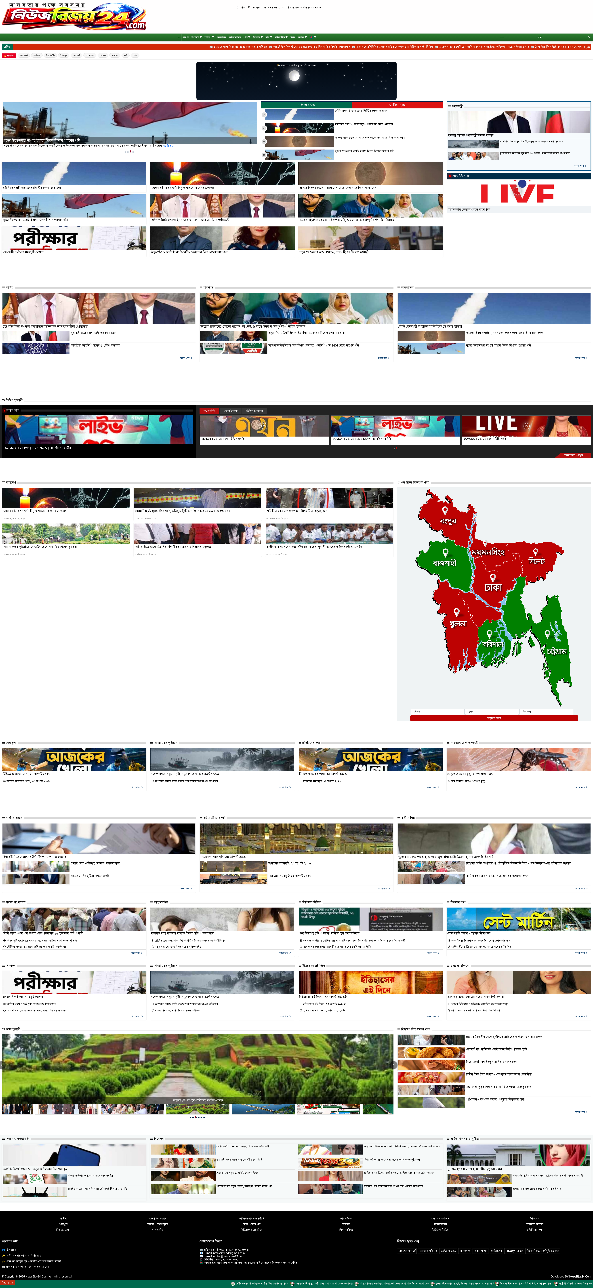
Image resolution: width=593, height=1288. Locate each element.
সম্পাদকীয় (157, 1230)
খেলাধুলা (10, 743)
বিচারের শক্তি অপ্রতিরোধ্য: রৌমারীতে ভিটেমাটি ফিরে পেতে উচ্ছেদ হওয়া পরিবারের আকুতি (518, 863)
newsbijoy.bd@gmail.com (229, 1253)
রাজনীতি (208, 287)
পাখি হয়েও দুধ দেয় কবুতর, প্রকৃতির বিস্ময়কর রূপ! (495, 1099)
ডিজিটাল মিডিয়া (311, 902)
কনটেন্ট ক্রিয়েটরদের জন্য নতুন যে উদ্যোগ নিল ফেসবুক (35, 1169)
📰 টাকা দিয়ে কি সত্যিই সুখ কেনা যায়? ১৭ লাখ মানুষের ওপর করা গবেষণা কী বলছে (397, 47)
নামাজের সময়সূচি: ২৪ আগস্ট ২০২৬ (321, 781)
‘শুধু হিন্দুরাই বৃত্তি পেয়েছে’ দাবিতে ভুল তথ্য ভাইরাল (329, 933)
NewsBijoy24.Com (580, 1276)
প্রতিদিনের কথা (310, 743)
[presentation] (393, 1065)
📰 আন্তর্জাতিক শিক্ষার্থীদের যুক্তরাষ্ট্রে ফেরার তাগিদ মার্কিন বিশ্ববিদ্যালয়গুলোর (131, 47)
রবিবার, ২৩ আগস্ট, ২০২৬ (146, 554)
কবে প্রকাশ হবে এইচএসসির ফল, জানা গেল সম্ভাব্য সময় (36, 1010)
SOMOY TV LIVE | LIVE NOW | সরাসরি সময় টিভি (38, 448)
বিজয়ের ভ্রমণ (458, 902)
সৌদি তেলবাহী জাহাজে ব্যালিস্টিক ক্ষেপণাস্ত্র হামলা (361, 110)
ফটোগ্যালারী (12, 1029)
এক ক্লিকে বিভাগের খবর (414, 482)
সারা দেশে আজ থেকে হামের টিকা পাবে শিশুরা (475, 1010)
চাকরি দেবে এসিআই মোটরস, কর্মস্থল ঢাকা (95, 863)
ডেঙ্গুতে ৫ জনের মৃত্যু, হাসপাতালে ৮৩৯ (470, 774)
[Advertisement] (252, 272)
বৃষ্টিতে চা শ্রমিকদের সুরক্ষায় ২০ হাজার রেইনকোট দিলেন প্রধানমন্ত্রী (535, 153)
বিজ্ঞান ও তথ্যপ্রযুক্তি (17, 1139)
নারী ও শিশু (407, 818)
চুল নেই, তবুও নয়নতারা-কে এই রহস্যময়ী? (239, 1159)
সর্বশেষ (186, 37)
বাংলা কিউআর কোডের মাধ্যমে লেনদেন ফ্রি (90, 1175)
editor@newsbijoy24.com (228, 1256)
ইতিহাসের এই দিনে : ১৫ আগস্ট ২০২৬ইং (324, 1004)
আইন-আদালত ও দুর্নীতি (464, 1139)
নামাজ (135, 55)
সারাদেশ (208, 37)
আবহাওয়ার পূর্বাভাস (165, 743)
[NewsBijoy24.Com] (74, 16)
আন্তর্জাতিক (221, 37)
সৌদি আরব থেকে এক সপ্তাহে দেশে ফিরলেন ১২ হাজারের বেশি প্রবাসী (43, 933)
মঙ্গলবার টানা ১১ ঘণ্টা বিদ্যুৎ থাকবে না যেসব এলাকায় (41, 140)
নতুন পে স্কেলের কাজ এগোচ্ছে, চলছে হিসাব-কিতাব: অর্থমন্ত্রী (334, 252)
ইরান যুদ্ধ (64, 55)
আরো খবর (579, 166)
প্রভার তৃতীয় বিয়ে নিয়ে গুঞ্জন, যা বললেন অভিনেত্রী (242, 1146)
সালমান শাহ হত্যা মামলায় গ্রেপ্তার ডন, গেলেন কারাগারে (393, 1186)
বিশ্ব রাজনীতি (50, 55)
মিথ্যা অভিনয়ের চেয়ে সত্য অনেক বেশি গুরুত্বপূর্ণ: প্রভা (392, 1159)
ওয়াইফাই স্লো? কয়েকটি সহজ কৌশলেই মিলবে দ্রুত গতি (97, 1189)
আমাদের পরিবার (428, 1251)
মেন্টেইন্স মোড (448, 1251)
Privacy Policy (514, 1251)
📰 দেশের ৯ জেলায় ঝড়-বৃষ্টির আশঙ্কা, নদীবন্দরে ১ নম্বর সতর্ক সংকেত (541, 47)
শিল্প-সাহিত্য (346, 1230)
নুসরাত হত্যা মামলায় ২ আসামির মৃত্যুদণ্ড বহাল (475, 1169)
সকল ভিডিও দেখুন (574, 455)
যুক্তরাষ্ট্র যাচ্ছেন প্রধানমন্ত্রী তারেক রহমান (471, 135)
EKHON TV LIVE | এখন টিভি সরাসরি (222, 439)
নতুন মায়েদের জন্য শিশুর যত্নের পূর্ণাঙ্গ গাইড (177, 946)
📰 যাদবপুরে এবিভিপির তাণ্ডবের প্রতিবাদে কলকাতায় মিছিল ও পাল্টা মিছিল (213, 47)
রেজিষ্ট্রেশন (496, 1251)
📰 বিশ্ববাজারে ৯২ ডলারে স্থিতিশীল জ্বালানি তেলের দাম (473, 47)
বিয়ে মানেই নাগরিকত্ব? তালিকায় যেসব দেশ (491, 1062)
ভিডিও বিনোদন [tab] (254, 411)
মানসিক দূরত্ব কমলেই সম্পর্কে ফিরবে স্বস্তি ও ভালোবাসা (182, 933)
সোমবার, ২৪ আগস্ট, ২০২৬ (15, 518)
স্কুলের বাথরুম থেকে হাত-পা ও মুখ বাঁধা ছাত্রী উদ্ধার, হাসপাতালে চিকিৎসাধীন (447, 857)
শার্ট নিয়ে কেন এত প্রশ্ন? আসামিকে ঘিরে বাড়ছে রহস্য (297, 511)
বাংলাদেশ (195, 37)
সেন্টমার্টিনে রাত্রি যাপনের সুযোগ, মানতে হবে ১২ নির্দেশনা (481, 946)
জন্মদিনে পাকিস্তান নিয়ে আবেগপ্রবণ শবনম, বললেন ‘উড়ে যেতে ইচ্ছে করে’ (402, 1146)
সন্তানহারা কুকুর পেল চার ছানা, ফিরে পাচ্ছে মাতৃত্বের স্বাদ (498, 1087)
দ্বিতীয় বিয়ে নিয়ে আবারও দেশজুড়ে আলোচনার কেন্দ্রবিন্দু (499, 1074)
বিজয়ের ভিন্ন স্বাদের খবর (415, 1029)
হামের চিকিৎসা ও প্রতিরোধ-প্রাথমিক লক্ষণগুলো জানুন (479, 1004)
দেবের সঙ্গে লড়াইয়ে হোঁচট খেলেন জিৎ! (237, 1173)
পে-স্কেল (103, 55)
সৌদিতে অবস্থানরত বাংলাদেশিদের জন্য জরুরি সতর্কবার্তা (36, 946)
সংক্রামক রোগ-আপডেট (464, 743)
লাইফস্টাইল (280, 37)
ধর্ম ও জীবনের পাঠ (214, 818)
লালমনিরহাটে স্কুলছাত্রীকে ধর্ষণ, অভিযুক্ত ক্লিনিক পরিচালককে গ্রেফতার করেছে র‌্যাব (182, 511)
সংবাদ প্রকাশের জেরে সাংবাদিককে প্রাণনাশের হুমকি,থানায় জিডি (336, 946)
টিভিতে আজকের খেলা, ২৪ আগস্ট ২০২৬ (26, 774)
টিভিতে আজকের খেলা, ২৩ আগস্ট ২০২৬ (28, 781)
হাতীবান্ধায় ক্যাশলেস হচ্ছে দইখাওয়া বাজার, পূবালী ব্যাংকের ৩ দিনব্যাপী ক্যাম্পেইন (314, 547)
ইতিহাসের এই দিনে (313, 966)
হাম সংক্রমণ (90, 55)
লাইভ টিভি (12, 410)
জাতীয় (9, 287)
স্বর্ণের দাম (37, 55)
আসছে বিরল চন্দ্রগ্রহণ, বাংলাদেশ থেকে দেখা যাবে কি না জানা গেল (370, 137)
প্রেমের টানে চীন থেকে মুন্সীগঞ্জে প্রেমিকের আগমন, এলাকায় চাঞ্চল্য (505, 1037)
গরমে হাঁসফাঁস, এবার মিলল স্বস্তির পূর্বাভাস (177, 1010)
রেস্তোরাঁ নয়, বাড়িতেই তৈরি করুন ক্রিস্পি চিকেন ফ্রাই (496, 1049)
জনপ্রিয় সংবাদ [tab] (397, 105)
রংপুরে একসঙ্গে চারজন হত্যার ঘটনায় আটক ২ (537, 1189)
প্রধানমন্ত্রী (76, 55)
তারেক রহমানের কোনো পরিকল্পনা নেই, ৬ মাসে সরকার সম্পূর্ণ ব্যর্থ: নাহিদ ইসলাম (347, 220)
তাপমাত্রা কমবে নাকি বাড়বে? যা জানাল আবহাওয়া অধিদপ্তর (186, 781)
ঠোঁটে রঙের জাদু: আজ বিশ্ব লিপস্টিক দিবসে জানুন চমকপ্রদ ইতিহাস (190, 940)
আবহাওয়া (115, 55)
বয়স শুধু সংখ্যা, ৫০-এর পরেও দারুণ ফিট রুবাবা (475, 997)
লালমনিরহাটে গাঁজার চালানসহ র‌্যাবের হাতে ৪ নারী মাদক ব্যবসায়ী (548, 1175)
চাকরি (293, 37)
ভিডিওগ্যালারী (13, 400)
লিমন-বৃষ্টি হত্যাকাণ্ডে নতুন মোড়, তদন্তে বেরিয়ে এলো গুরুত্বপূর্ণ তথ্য (41, 940)
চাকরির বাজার (13, 818)
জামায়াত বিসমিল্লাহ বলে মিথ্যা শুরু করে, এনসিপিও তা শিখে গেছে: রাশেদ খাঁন (314, 345)
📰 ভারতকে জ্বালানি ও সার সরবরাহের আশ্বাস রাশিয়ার (60, 47)
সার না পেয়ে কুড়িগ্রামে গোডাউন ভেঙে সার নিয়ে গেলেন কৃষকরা (40, 547)
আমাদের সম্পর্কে (407, 1251)
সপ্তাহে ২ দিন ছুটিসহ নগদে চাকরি (90, 876)
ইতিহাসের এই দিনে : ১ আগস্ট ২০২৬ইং (323, 1010)
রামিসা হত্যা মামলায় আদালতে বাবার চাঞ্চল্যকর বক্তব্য (498, 876)
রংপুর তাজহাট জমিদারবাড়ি (197, 1100)
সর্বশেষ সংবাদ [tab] (307, 105)
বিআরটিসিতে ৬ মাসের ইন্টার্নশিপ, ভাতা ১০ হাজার (34, 857)
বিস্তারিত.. (159, 145)
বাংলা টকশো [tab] (231, 411)
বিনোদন (256, 37)
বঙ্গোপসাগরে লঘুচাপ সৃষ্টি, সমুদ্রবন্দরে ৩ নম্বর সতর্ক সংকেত (531, 141)
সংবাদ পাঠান (480, 1251)
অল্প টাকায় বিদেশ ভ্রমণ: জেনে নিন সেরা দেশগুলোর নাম (480, 940)
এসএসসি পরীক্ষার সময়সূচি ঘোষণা (23, 252)
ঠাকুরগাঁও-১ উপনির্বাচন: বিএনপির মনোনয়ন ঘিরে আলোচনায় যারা (189, 252)
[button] (127, 151)
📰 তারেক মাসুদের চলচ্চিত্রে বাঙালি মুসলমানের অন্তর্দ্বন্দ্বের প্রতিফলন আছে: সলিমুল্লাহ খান (303, 47)
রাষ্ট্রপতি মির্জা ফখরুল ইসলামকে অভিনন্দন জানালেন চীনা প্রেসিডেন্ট (190, 220)
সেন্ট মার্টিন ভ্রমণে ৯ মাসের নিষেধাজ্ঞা (468, 933)
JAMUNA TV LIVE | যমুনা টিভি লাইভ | (485, 439)
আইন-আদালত (235, 37)
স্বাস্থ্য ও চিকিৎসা (459, 966)
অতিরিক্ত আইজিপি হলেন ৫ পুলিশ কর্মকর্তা (95, 345)
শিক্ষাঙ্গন (10, 966)
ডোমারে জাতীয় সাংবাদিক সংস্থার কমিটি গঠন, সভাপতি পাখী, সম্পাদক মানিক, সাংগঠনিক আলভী (353, 940)
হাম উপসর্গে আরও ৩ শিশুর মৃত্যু (468, 781)
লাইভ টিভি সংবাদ (461, 176)
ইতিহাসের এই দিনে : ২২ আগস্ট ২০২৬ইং (323, 997)
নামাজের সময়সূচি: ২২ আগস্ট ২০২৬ (290, 863)
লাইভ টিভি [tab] (209, 411)
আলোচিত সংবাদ (157, 1218)
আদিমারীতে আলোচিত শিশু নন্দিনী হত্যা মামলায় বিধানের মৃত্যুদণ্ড (173, 547)
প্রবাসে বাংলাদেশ (15, 902)
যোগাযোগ (464, 1251)
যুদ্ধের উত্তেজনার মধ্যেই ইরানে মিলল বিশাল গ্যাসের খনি (364, 151)
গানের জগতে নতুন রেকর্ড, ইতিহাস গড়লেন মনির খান (244, 1186)
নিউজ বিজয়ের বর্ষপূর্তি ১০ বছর (542, 1251)
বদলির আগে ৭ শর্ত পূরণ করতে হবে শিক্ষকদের (31, 1004)
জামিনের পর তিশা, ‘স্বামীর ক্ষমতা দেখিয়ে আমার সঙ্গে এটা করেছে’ (399, 1173)
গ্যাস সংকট (24, 55)
